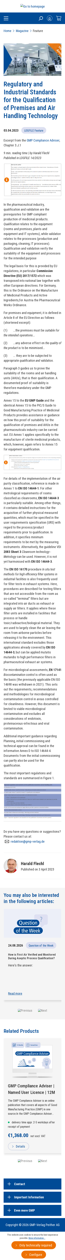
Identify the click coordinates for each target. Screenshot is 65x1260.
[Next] (43, 1161)
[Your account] (49, 18)
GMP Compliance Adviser (43, 140)
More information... (37, 1238)
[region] (32, 1101)
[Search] (40, 18)
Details (20, 1146)
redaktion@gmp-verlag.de (28, 841)
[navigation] (32, 1161)
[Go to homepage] (32, 6)
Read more (15, 993)
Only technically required (35, 1245)
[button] (25, 1010)
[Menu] (6, 18)
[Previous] (25, 1161)
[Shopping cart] (58, 18)
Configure (35, 1255)
